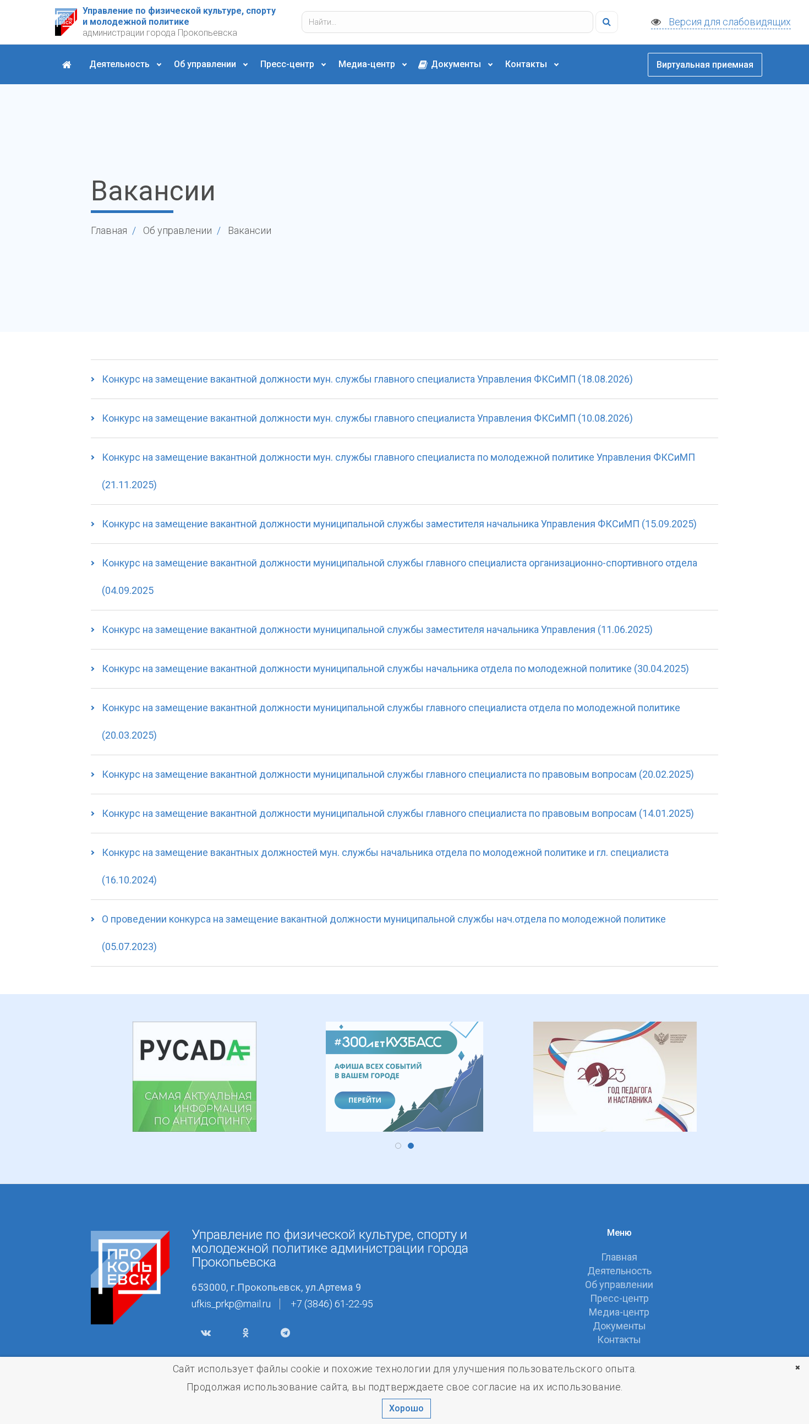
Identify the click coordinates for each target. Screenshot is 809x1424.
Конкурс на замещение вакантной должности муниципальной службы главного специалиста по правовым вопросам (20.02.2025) (398, 774)
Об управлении (206, 64)
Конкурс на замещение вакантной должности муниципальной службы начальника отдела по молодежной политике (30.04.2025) (395, 668)
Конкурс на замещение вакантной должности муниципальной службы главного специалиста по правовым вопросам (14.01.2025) (398, 813)
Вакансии (249, 230)
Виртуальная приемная (705, 64)
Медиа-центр (367, 64)
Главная (109, 230)
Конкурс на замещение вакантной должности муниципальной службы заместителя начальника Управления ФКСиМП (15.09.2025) (399, 524)
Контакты (527, 64)
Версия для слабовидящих (728, 22)
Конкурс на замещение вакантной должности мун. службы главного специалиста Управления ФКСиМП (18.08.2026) (367, 379)
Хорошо (406, 1408)
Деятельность (120, 64)
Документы (456, 64)
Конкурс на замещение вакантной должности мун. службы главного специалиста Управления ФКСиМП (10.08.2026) (367, 418)
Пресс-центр (288, 64)
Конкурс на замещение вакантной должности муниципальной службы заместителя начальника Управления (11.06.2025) (377, 629)
